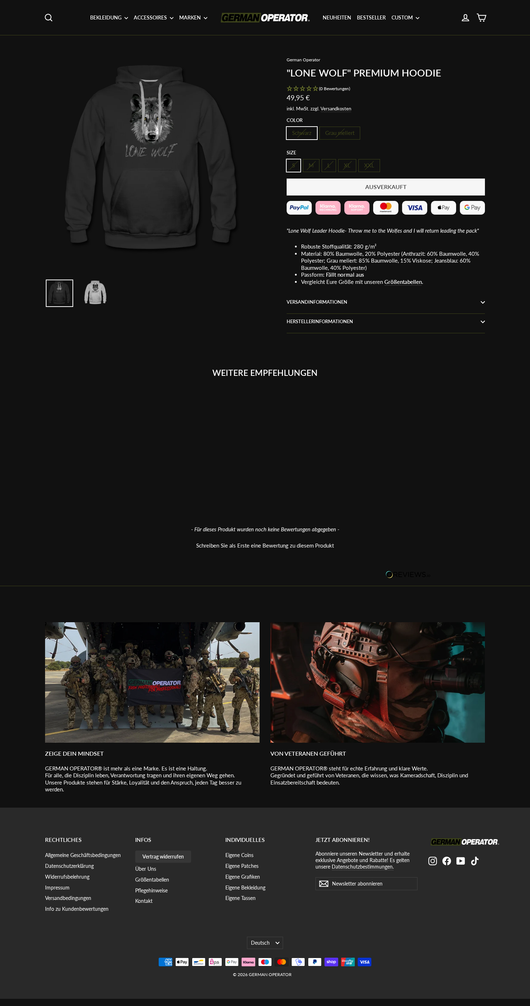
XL (347, 165)
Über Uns (145, 869)
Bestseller (371, 17)
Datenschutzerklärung (69, 866)
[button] (386, 88)
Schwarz (302, 132)
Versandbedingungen (68, 898)
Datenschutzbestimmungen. (363, 867)
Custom (403, 17)
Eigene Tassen (240, 898)
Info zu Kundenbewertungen (77, 909)
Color (294, 120)
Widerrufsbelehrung (67, 877)
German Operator (303, 59)
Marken (190, 17)
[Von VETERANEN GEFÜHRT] (377, 682)
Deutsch (260, 943)
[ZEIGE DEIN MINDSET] (152, 682)
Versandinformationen (317, 302)
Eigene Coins (239, 855)
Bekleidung (106, 17)
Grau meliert (339, 132)
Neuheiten (337, 17)
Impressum (57, 887)
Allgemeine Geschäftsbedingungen (83, 855)
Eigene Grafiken (242, 877)
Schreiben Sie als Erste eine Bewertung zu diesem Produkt (265, 545)
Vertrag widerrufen (163, 856)
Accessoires (151, 17)
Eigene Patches (242, 866)
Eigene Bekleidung (245, 887)
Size (291, 152)
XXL (369, 165)
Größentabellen (403, 281)
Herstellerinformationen (320, 321)
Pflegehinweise (151, 890)
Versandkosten (336, 108)
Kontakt (144, 901)
